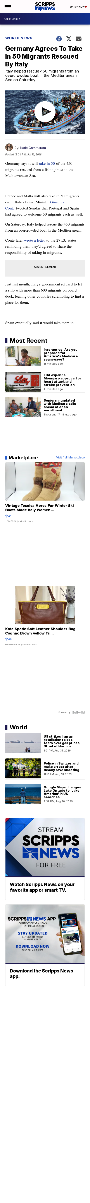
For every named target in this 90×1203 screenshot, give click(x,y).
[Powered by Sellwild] (78, 712)
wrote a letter (34, 240)
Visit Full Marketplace (70, 457)
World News (19, 38)
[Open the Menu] (7, 6)
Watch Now (77, 6)
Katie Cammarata (33, 148)
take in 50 (47, 163)
